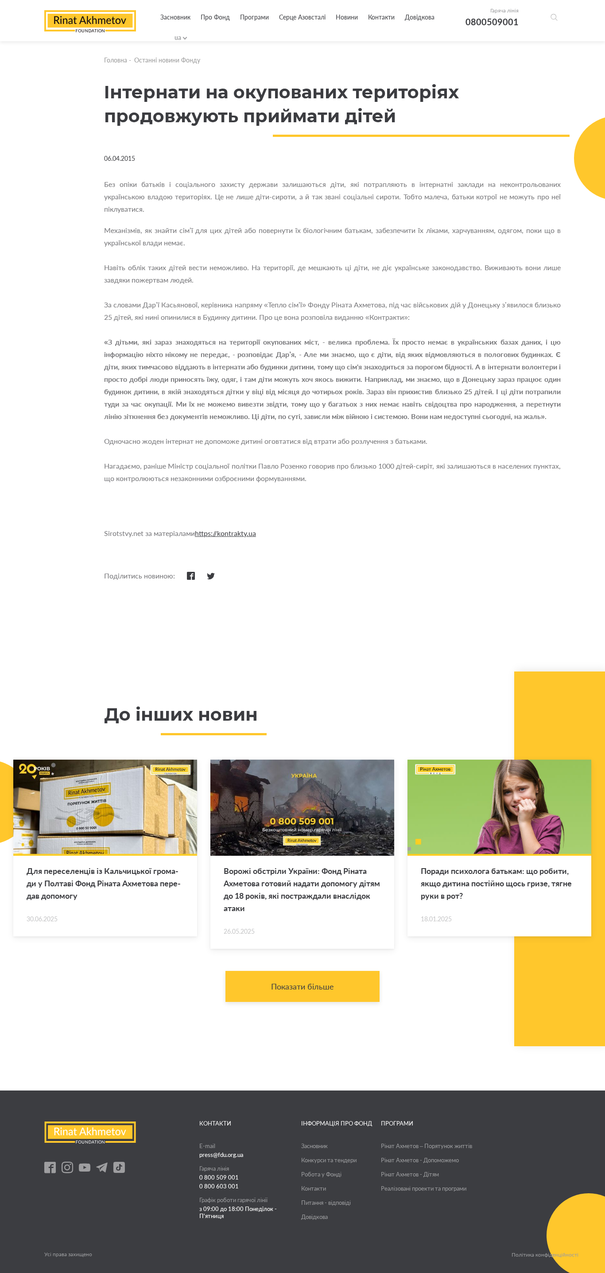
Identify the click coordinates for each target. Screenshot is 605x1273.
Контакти (381, 17)
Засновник (175, 17)
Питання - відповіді (326, 1202)
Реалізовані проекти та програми (423, 1188)
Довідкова (419, 17)
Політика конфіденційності (545, 1255)
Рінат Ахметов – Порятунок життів (426, 1145)
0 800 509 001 (219, 1177)
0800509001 (492, 21)
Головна (115, 60)
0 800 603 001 (219, 1186)
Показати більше (302, 986)
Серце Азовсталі (302, 17)
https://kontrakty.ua (225, 533)
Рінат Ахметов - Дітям (410, 1174)
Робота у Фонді (321, 1174)
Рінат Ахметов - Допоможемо (420, 1160)
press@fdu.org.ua (221, 1154)
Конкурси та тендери (329, 1160)
